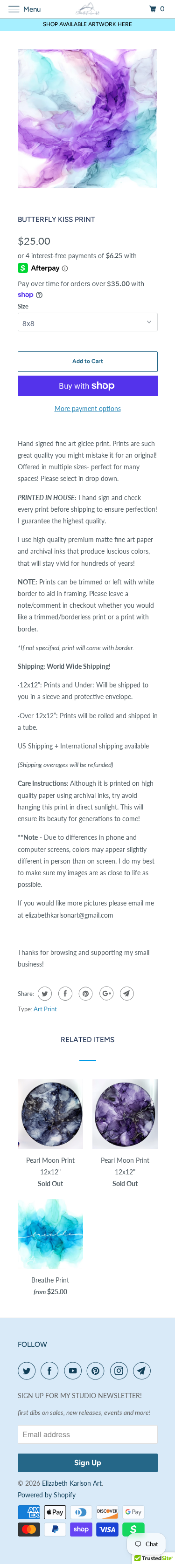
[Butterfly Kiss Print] (88, 119)
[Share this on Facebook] (64, 994)
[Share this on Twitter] (43, 994)
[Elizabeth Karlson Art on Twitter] (28, 1370)
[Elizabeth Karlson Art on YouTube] (74, 1370)
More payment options (88, 408)
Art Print (45, 1009)
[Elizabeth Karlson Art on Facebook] (51, 1370)
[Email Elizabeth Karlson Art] (143, 1370)
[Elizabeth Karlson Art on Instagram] (121, 1370)
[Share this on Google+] (105, 994)
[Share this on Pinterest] (85, 994)
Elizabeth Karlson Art (72, 1483)
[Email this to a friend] (126, 994)
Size (23, 306)
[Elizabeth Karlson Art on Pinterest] (97, 1370)
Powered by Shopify (47, 1495)
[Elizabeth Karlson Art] (88, 9)
